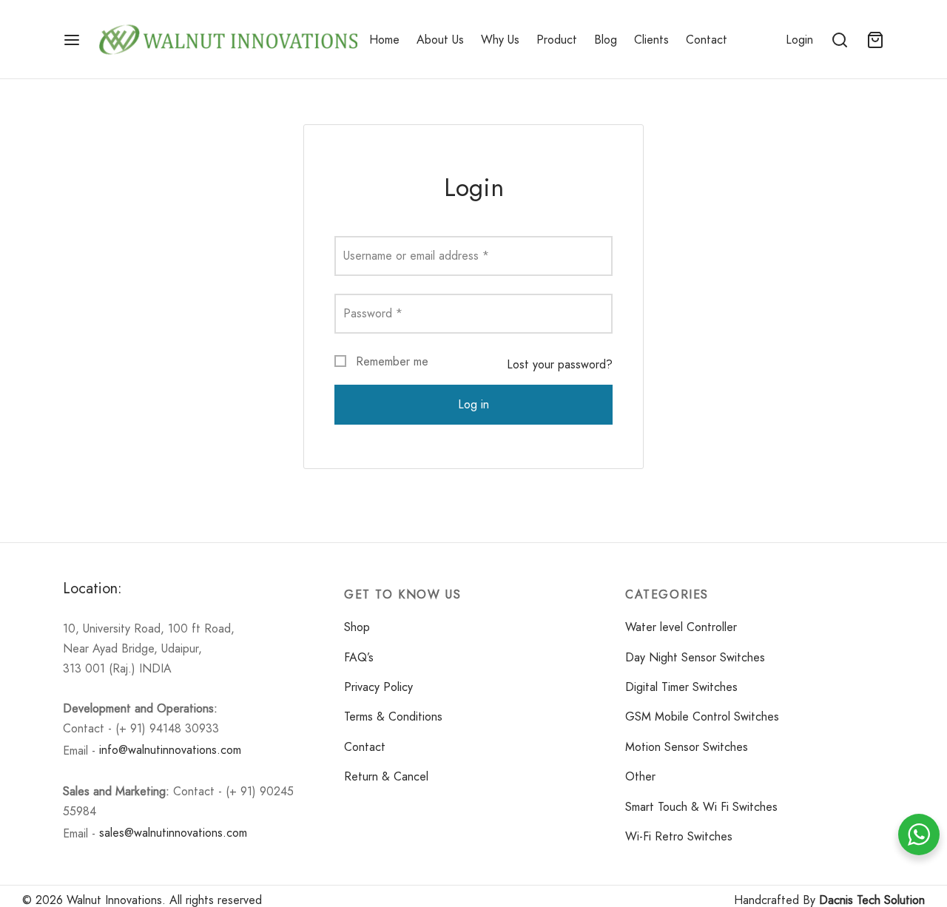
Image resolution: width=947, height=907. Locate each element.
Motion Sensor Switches (686, 746)
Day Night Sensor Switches (695, 657)
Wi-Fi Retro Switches (678, 836)
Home (384, 39)
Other (640, 776)
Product (556, 39)
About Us (440, 39)
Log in (473, 404)
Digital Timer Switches (681, 686)
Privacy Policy (378, 686)
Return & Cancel (386, 776)
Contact (706, 39)
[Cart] (875, 40)
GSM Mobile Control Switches (702, 716)
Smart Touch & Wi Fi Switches (701, 806)
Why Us (500, 39)
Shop (357, 626)
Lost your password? (560, 364)
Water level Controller (681, 626)
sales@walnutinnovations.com (173, 832)
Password (372, 313)
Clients (651, 39)
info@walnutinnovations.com (170, 749)
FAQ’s (359, 657)
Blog (605, 39)
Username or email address (416, 255)
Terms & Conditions (393, 716)
